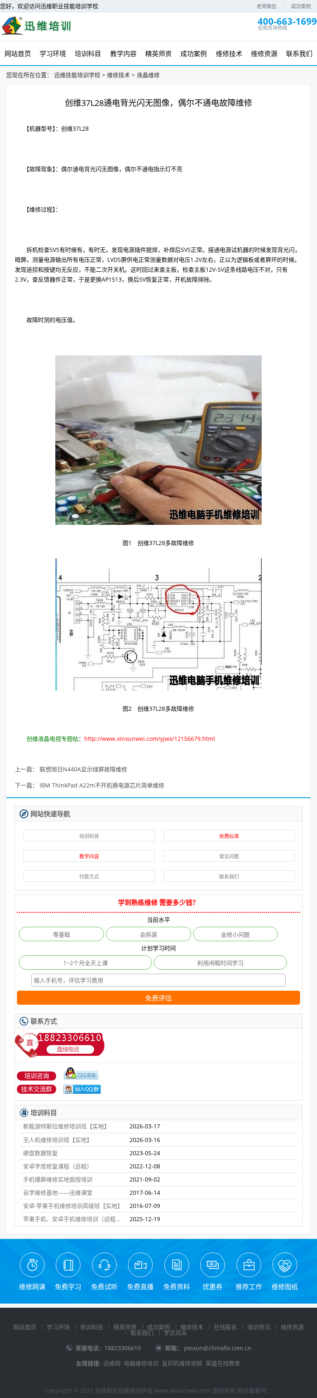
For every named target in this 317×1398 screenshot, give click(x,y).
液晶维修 (148, 75)
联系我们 (229, 876)
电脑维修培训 (141, 1363)
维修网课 (32, 1286)
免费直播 (140, 1286)
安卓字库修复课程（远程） (57, 1166)
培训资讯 (258, 1327)
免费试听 (104, 1286)
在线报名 (225, 1327)
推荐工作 (249, 1286)
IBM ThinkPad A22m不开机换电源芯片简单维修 (102, 785)
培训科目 (89, 836)
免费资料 (176, 1286)
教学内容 (89, 856)
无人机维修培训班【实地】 (57, 1140)
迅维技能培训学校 (77, 75)
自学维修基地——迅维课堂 (57, 1192)
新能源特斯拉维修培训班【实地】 (66, 1126)
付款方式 (89, 876)
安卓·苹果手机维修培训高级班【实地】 (73, 1206)
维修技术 (118, 75)
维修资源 (292, 1327)
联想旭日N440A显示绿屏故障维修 (83, 769)
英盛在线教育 (223, 1363)
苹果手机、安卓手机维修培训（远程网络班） (73, 1219)
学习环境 (58, 1327)
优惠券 (212, 1286)
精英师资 (125, 1327)
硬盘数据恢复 (40, 1153)
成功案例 (301, 6)
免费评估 (158, 998)
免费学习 (68, 1286)
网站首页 (24, 1327)
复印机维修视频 (182, 1363)
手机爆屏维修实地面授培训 (57, 1179)
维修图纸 (285, 1286)
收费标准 (229, 836)
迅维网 (112, 1363)
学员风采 (175, 1333)
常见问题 (229, 856)
